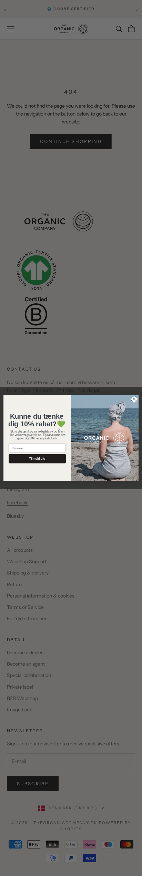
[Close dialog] (134, 399)
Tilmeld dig (37, 458)
